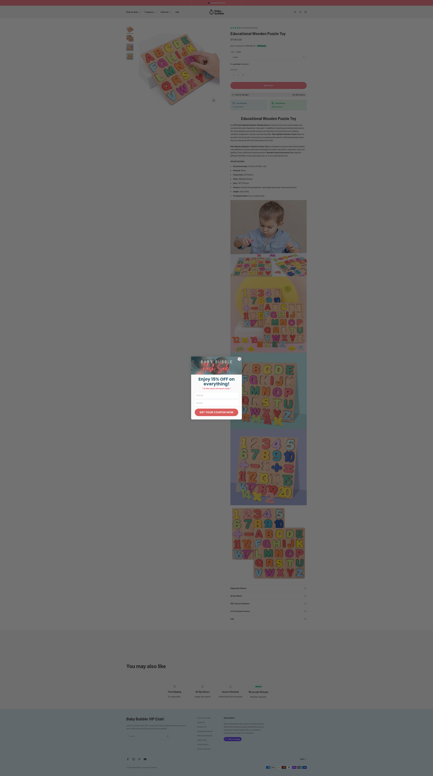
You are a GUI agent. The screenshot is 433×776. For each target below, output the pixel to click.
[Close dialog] (239, 359)
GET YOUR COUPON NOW (216, 412)
